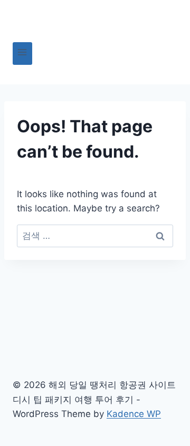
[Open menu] (22, 53)
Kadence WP (134, 414)
